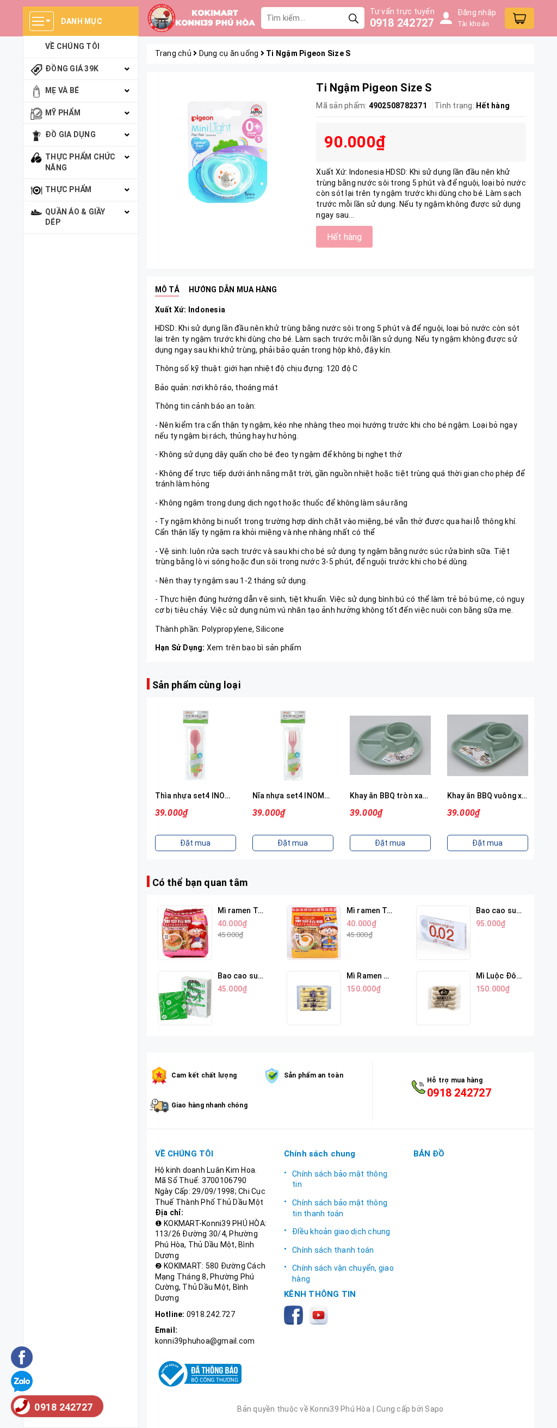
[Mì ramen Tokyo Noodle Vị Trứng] (314, 933)
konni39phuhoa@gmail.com (205, 1341)
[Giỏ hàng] (519, 18)
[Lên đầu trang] (538, 1409)
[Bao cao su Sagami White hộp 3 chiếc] (185, 998)
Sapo (434, 1409)
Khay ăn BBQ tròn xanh (391, 795)
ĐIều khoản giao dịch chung (341, 1231)
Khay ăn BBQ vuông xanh (491, 795)
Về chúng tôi (72, 46)
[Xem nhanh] (195, 745)
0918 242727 (402, 22)
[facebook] (295, 1314)
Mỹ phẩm (63, 112)
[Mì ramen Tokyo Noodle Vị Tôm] (185, 933)
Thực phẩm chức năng (80, 162)
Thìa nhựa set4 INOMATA (200, 795)
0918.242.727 (211, 1314)
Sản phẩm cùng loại (196, 685)
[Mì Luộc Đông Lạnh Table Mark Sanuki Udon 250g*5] (443, 998)
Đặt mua (195, 843)
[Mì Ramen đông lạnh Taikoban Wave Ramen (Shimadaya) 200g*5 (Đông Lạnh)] (314, 998)
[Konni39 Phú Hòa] (201, 18)
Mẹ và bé (62, 90)
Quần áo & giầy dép (75, 217)
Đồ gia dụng (70, 134)
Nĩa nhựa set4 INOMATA (295, 795)
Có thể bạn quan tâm (199, 882)
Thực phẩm (68, 189)
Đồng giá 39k (71, 68)
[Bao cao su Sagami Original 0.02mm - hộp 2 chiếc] (443, 933)
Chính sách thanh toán (333, 1250)
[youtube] (320, 1314)
